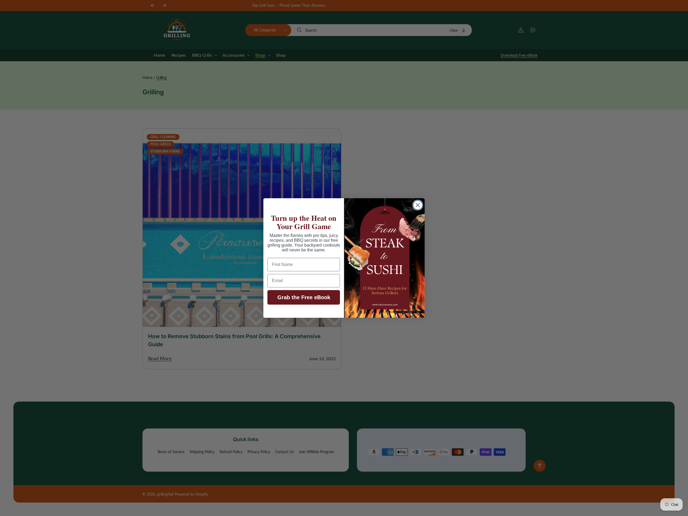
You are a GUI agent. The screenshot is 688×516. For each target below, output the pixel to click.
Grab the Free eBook (303, 297)
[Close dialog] (417, 205)
